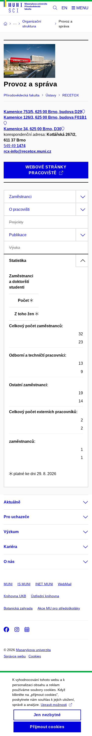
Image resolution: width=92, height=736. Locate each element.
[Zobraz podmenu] (80, 502)
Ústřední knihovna (45, 596)
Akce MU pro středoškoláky (59, 608)
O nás (9, 562)
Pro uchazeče (16, 517)
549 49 (15, 146)
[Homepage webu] (25, 7)
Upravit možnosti (54, 705)
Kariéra (10, 547)
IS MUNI (23, 584)
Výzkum (11, 532)
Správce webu (15, 656)
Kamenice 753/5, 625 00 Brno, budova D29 (43, 112)
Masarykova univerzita (33, 650)
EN (64, 8)
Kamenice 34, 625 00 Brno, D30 (32, 129)
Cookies (34, 656)
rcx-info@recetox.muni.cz (27, 151)
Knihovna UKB (15, 596)
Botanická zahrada (18, 608)
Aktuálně (12, 502)
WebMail (64, 584)
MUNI (8, 584)
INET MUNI (44, 584)
